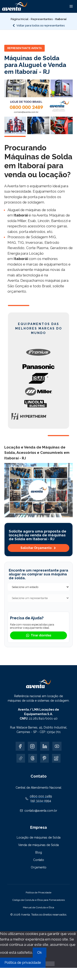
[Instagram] (32, 746)
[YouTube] (57, 746)
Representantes (42, 19)
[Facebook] (20, 746)
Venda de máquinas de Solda (38, 845)
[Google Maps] (56, 758)
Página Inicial (19, 19)
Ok (39, 952)
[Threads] (32, 758)
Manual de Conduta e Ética (38, 907)
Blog (38, 852)
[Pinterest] (44, 758)
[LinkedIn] (44, 746)
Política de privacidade (22, 962)
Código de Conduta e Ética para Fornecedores (38, 899)
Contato (38, 860)
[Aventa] (14, 6)
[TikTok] (20, 758)
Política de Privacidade (38, 892)
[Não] (50, 963)
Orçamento (38, 867)
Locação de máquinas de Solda (39, 837)
